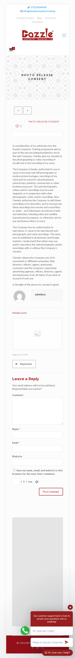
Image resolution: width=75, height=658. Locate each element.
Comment (17, 395)
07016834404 (38, 7)
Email (16, 442)
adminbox (40, 294)
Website (17, 456)
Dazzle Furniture (25, 18)
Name (16, 429)
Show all (56, 110)
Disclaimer (37, 21)
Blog (39, 18)
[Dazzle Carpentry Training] (37, 35)
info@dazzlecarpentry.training (39, 11)
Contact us (50, 18)
